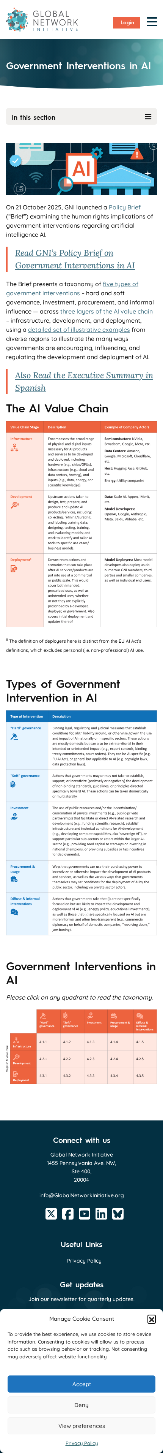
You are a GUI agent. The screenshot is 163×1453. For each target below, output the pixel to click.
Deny (81, 1405)
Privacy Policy (82, 1443)
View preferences (81, 1425)
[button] (151, 1319)
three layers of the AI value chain (106, 311)
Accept (81, 1384)
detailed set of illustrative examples (79, 329)
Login (127, 22)
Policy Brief (125, 207)
